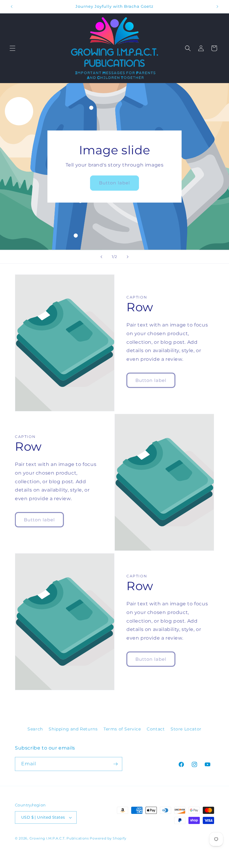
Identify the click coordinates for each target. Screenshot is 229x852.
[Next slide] (127, 256)
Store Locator (186, 729)
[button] (12, 48)
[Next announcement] (217, 6)
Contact (156, 729)
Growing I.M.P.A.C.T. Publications (59, 838)
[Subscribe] (115, 764)
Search (35, 729)
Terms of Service (122, 729)
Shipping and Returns (73, 729)
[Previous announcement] (11, 6)
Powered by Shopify (108, 838)
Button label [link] (114, 183)
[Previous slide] (101, 256)
